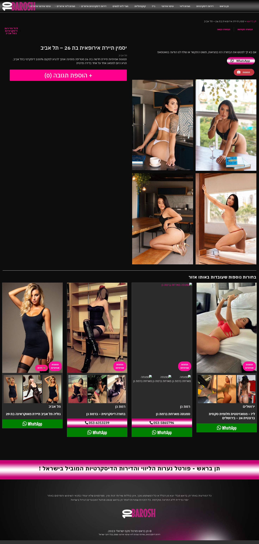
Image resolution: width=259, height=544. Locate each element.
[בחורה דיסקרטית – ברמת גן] (97, 328)
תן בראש (224, 6)
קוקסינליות (140, 6)
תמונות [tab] (246, 72)
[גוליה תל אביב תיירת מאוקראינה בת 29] (32, 328)
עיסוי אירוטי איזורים (40, 6)
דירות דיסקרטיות (205, 6)
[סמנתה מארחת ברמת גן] (162, 328)
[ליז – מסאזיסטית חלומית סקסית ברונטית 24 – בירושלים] (227, 328)
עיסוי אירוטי (167, 6)
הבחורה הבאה (223, 29)
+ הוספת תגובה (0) (68, 75)
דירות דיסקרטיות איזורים (93, 6)
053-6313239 (98, 423)
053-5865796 (163, 423)
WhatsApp (243, 60)
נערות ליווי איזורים (66, 6)
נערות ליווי (185, 6)
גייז (153, 6)
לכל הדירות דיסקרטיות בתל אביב (11, 31)
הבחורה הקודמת (245, 29)
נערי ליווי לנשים (120, 6)
